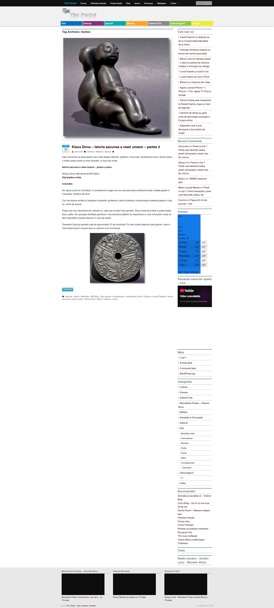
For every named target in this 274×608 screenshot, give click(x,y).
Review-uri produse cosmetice (193, 528)
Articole (68, 296)
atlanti (76, 296)
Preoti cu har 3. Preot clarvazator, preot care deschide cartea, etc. (194, 191)
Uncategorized (187, 462)
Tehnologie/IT (177, 23)
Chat (128, 3)
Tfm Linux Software (187, 536)
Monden (185, 443)
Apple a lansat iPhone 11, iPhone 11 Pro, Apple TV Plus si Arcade (194, 91)
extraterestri (118, 296)
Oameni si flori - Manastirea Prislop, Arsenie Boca (184, 597)
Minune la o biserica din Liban (195, 82)
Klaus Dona (90, 299)
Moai (99, 299)
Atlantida (85, 296)
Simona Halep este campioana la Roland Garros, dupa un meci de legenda (194, 103)
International (187, 438)
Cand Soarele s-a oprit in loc (194, 71)
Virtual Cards (116, 3)
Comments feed (188, 368)
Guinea (147, 296)
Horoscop (148, 3)
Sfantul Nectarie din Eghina (124, 597)
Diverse (87, 23)
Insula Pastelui (159, 296)
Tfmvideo (65, 600)
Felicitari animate (98, 3)
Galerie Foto (155, 23)
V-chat (173, 3)
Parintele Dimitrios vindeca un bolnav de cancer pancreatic (194, 51)
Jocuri (137, 3)
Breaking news (188, 433)
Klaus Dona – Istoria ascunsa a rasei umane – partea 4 (116, 146)
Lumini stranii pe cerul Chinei (194, 76)
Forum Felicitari (186, 525)
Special (109, 23)
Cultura (196, 23)
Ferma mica (184, 521)
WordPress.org (187, 373)
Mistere (131, 23)
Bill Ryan (95, 296)
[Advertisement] (199, 328)
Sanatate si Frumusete (191, 417)
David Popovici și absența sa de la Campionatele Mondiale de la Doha (193, 40)
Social (184, 452)
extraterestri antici (134, 296)
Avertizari (187, 467)
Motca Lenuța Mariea (189, 187)
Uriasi (114, 299)
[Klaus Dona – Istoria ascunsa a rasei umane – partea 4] (117, 90)
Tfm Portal (70, 3)
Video (183, 483)
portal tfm (78, 151)
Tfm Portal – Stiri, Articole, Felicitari (81, 605)
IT (182, 477)
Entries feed (186, 362)
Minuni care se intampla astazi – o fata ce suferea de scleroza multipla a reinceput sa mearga (194, 62)
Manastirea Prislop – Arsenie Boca (193, 405)
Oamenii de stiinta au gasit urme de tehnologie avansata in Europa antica (194, 116)
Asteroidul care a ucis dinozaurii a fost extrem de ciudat (191, 129)
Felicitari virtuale (186, 517)
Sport (183, 457)
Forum (83, 3)
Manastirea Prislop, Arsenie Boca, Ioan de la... (81, 597)
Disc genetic (106, 296)
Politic (184, 448)
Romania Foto (185, 532)
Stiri (63, 23)
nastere (107, 299)
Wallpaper (161, 3)
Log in (183, 357)
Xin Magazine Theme (205, 605)
